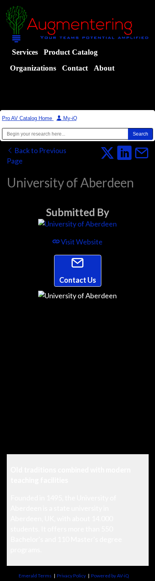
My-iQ (69, 118)
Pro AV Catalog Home (28, 118)
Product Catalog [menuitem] (71, 52)
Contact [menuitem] (75, 68)
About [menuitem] (104, 68)
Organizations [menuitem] (33, 68)
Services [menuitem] (25, 52)
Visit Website (81, 241)
